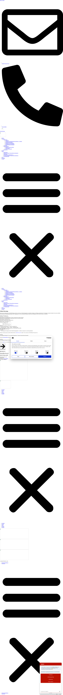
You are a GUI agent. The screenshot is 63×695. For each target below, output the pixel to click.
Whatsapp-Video (15, 327)
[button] (31, 223)
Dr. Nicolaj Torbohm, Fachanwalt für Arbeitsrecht (11, 155)
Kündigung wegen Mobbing (10, 293)
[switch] (26, 353)
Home (3, 288)
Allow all (44, 356)
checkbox (1, 334)
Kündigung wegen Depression (10, 294)
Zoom (11, 327)
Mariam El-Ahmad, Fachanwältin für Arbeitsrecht (11, 153)
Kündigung (50, 674)
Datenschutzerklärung (5, 337)
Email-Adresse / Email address (4, 321)
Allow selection (31, 356)
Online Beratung (2, 131)
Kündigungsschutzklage (9, 142)
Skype (8, 327)
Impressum (3, 563)
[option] (59, 694)
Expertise (3, 289)
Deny (18, 356)
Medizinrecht (6, 149)
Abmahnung (51, 679)
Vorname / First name (3, 315)
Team (2, 151)
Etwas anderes (50, 681)
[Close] (60, 664)
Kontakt (3, 309)
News (3, 157)
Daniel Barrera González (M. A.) (8, 154)
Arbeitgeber (5, 145)
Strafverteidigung (6, 146)
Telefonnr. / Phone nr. (3, 322)
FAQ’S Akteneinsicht (9, 299)
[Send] (59, 691)
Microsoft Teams (3, 327)
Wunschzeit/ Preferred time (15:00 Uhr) (6, 320)
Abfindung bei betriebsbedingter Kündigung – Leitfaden (14, 141)
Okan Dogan (5, 152)
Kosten (3, 150)
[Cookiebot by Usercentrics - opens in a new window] (47, 338)
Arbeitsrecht (5, 139)
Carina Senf (5, 304)
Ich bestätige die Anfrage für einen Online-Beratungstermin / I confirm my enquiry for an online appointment (17, 330)
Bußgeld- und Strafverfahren (10, 147)
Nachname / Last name (3, 316)
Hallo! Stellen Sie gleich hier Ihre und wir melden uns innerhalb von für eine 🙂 (50, 668)
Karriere (3, 393)
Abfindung (7, 140)
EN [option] (60, 694)
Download (3, 158)
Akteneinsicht (8, 298)
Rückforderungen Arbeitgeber (10, 144)
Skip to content (2, 0)
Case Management (6, 156)
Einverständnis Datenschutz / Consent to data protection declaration (18, 335)
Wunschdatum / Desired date (4, 319)
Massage (1, 325)
